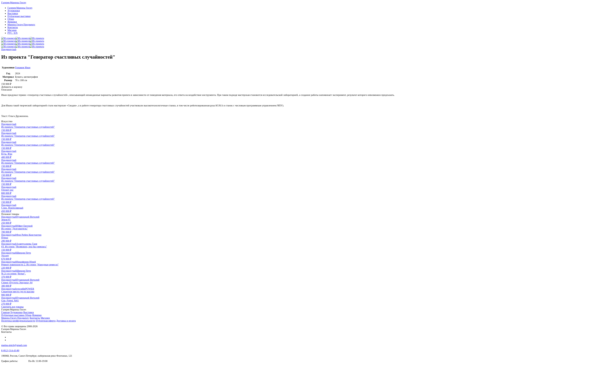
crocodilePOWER (25, 288)
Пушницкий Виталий (27, 217)
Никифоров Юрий (26, 261)
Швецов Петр (23, 252)
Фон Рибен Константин (28, 235)
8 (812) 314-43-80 (10, 350)
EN (12, 33)
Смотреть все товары (12, 306)
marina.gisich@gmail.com (14, 345)
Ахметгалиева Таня (26, 244)
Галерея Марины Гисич (13, 2)
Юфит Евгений (24, 226)
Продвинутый (8, 49)
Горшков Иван (22, 67)
